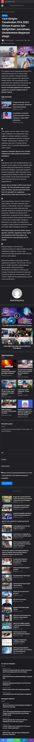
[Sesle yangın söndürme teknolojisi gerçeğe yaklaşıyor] (8, 364)
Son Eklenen (17, 491)
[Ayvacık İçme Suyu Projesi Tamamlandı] (7, 586)
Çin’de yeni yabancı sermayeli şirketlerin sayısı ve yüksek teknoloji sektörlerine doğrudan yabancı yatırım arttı (15, 552)
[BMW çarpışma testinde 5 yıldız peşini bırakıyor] (8, 404)
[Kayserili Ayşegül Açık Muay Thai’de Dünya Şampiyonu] (7, 515)
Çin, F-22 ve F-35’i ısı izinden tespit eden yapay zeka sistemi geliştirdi (8, 392)
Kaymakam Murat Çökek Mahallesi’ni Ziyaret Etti (21, 506)
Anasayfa (6, 12)
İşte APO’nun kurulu (19, 599)
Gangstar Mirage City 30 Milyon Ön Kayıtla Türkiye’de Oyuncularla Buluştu (22, 104)
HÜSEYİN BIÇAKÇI (9, 40)
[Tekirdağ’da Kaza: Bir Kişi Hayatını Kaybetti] (7, 528)
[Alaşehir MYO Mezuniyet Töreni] (7, 610)
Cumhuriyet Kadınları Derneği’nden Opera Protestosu (20, 561)
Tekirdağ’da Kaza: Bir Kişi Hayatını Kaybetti (21, 527)
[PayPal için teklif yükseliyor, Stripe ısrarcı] (25, 384)
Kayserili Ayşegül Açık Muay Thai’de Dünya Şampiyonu (22, 514)
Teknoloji (12, 12)
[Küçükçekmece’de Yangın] (7, 578)
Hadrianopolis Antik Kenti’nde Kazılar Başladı (21, 633)
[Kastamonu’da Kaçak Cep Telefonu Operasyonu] (7, 617)
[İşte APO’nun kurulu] (7, 602)
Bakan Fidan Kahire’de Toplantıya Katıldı (15, 521)
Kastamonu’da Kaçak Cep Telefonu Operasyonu (22, 616)
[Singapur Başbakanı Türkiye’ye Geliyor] (7, 642)
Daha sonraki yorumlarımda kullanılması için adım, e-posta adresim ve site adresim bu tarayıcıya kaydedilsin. (16, 475)
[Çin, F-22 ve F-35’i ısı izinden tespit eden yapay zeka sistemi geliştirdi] (8, 384)
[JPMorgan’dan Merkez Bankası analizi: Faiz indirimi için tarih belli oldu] (7, 650)
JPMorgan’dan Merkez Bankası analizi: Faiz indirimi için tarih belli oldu (22, 649)
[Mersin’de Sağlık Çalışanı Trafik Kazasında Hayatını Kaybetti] (7, 625)
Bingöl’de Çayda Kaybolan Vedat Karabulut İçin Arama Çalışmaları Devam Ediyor (22, 498)
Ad (2, 452)
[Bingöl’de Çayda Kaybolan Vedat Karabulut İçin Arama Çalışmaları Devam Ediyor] (7, 499)
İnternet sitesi (5, 466)
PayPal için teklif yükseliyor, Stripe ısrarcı (23, 391)
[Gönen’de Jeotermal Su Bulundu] (7, 594)
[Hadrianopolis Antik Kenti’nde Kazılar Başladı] (7, 634)
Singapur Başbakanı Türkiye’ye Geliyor (20, 641)
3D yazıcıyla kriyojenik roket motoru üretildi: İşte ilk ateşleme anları (25, 372)
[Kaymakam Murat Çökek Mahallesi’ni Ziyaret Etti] (7, 507)
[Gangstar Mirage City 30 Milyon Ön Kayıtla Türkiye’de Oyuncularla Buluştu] (6, 104)
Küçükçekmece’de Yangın (21, 576)
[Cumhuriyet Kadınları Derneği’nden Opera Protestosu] (7, 561)
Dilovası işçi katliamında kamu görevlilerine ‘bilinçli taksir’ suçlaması (22, 544)
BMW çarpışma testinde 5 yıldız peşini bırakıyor (8, 411)
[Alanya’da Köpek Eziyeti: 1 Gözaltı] (7, 570)
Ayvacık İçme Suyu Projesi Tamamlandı (21, 584)
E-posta (4, 459)
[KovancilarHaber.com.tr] (17, 5)
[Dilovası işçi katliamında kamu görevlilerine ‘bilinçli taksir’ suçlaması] (7, 544)
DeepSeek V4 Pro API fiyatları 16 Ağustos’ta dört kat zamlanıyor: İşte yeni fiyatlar (25, 412)
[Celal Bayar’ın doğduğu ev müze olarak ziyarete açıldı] (7, 536)
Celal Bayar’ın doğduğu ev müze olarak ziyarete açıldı (22, 535)
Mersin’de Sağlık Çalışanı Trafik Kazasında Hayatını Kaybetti (21, 625)
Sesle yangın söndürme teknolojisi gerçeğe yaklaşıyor (8, 371)
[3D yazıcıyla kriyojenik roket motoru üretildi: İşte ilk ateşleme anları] (25, 364)
